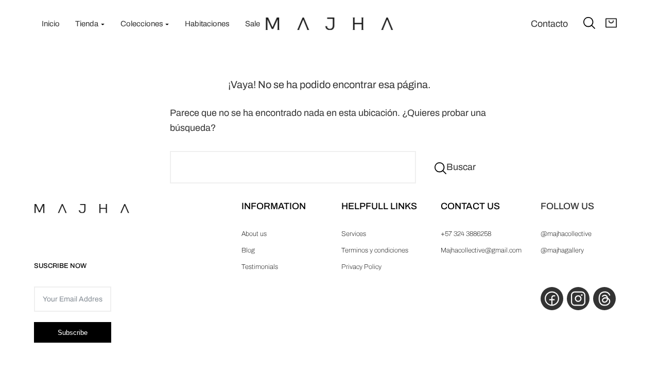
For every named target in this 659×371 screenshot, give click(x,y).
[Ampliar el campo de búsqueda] (589, 22)
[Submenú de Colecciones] (167, 24)
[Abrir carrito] (611, 23)
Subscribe (73, 332)
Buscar (461, 167)
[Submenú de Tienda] (102, 24)
